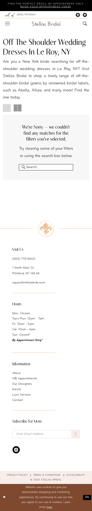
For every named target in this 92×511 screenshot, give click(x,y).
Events (16, 389)
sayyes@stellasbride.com (28, 282)
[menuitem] (20, 14)
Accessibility (76, 475)
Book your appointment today (45, 6)
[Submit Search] (22, 167)
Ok (87, 497)
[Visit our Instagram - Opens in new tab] (16, 450)
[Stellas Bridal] (46, 24)
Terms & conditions (47, 475)
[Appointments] (77, 15)
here (49, 507)
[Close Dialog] (4, 497)
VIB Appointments (24, 378)
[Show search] (84, 24)
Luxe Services (21, 394)
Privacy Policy (17, 475)
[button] (7, 23)
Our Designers (22, 384)
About (16, 373)
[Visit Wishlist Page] (84, 15)
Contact (17, 400)
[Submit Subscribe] (75, 434)
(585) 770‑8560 (23, 259)
